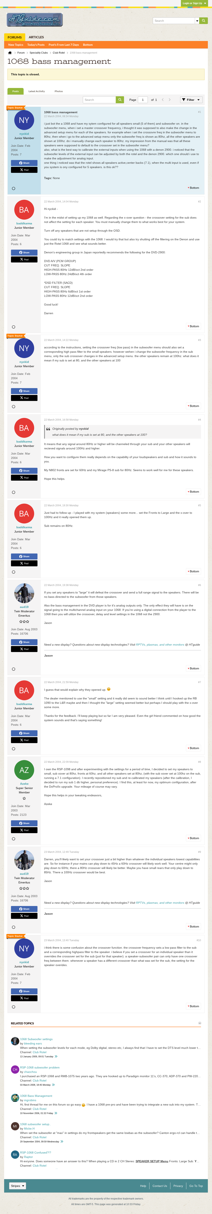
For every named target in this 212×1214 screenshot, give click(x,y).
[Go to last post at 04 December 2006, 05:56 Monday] (55, 1113)
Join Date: (17, 145)
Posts (15, 91)
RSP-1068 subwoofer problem (40, 1067)
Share (26, 163)
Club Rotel (39, 1052)
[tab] (15, 91)
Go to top (196, 1186)
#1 (199, 112)
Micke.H (29, 1128)
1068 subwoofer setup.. (35, 1124)
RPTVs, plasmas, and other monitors (160, 644)
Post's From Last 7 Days (64, 44)
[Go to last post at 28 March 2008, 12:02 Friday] (53, 1085)
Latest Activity (37, 91)
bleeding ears (33, 1043)
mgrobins (30, 1100)
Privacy (178, 1186)
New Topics (15, 44)
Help (143, 1186)
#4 (199, 419)
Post (26, 169)
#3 (199, 340)
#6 (199, 585)
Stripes (15, 1186)
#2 (199, 201)
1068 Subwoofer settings (36, 1039)
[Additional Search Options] (197, 20)
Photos (59, 91)
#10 (199, 940)
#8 (199, 761)
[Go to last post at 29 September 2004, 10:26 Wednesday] (61, 1141)
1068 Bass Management (36, 1095)
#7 (199, 682)
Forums (15, 37)
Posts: (15, 154)
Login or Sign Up (192, 3)
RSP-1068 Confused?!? (35, 1152)
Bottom (88, 44)
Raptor (28, 1157)
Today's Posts (36, 44)
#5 (199, 505)
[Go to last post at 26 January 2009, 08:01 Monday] (56, 1056)
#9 (199, 852)
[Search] (203, 20)
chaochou (30, 1071)
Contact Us (160, 1186)
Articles (36, 37)
